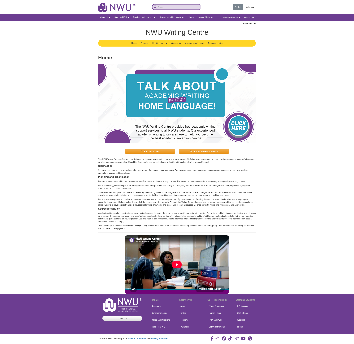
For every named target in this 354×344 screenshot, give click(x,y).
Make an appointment (194, 43)
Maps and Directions (161, 319)
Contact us (249, 17)
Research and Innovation (170, 17)
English (238, 7)
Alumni (183, 306)
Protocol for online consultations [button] (204, 151)
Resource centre (215, 43)
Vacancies (184, 326)
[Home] (117, 7)
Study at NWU (120, 17)
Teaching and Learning (143, 17)
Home (134, 43)
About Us (104, 17)
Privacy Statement (159, 338)
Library (191, 17)
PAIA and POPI (215, 319)
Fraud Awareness (216, 306)
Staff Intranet (242, 312)
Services (144, 43)
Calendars (156, 306)
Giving (183, 312)
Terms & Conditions (137, 338)
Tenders (184, 319)
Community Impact (217, 326)
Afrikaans (250, 7)
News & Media (204, 17)
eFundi (240, 326)
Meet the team (158, 43)
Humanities (248, 23)
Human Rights (215, 312)
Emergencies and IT (161, 312)
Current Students (230, 17)
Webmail (241, 319)
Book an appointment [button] (150, 151)
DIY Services (242, 306)
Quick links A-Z (158, 326)
